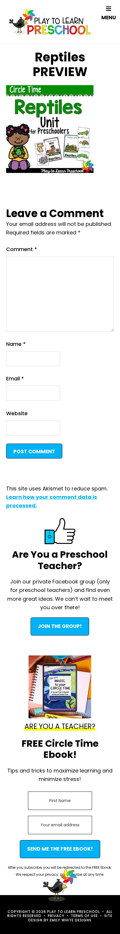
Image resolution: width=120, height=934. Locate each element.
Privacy (56, 915)
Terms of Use (84, 915)
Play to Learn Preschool (50, 22)
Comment (21, 249)
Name (16, 344)
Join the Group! (60, 626)
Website (17, 413)
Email (15, 378)
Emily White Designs (70, 920)
